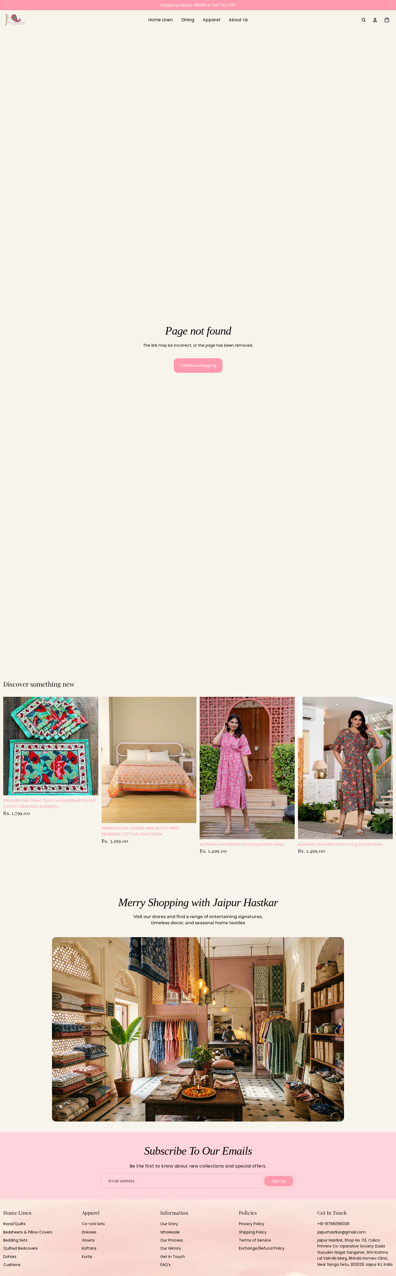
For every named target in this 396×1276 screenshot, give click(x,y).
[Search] (364, 20)
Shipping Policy (253, 1232)
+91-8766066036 (333, 1224)
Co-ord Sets (93, 1224)
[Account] (375, 20)
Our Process (171, 1240)
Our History (170, 1248)
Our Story (169, 1224)
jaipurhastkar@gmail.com (341, 1232)
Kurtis (87, 1256)
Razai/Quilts (14, 1224)
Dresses (89, 1232)
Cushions (11, 1265)
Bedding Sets (15, 1240)
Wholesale (170, 1232)
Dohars (9, 1256)
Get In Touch (172, 1256)
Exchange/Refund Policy (261, 1248)
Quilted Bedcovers (20, 1248)
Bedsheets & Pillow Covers (27, 1232)
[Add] (90, 787)
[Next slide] (188, 760)
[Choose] (188, 815)
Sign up (279, 1181)
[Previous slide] (110, 760)
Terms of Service (255, 1240)
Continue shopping (198, 365)
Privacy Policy (251, 1224)
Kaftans (89, 1248)
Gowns (88, 1240)
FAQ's (165, 1265)
